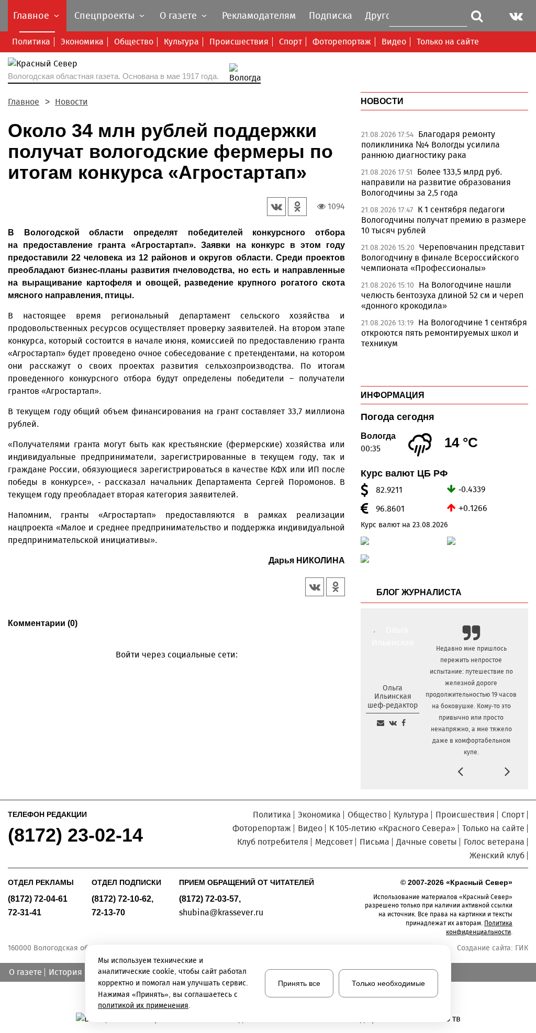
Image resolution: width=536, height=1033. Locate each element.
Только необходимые (388, 983)
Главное (23, 102)
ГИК (521, 948)
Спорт (290, 42)
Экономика (82, 42)
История (65, 972)
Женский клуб (497, 855)
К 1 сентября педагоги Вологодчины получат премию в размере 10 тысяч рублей (443, 220)
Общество (133, 42)
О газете (25, 972)
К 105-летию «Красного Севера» (392, 828)
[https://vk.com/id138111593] (393, 722)
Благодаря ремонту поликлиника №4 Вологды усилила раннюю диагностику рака (430, 144)
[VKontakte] (174, 669)
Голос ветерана (494, 842)
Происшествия (239, 42)
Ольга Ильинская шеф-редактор (392, 697)
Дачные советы (426, 842)
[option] (444, 147)
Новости (71, 102)
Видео (394, 42)
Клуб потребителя (272, 842)
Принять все (299, 983)
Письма (374, 842)
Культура (181, 42)
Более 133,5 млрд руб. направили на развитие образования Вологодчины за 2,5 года (436, 182)
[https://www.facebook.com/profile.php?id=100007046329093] (403, 722)
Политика (31, 42)
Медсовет (334, 842)
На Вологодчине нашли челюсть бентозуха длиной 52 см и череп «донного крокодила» (442, 295)
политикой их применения (143, 1005)
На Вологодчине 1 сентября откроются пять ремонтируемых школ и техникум (444, 332)
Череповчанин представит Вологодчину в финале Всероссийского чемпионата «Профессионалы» (442, 257)
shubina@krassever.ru (221, 912)
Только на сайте (448, 42)
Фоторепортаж (341, 42)
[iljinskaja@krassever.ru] (380, 722)
